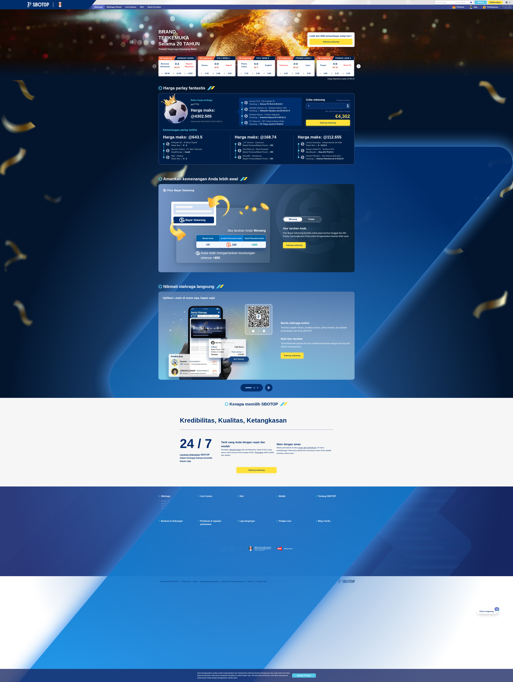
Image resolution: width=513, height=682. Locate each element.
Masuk (481, 2)
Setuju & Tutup (304, 675)
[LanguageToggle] (508, 2)
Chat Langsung (486, 611)
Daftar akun (495, 2)
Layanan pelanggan (190, 455)
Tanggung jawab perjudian (209, 581)
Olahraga (98, 7)
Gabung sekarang (331, 42)
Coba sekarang (315, 99)
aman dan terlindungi (307, 448)
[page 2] (255, 387)
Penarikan (259, 452)
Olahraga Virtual (114, 7)
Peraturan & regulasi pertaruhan (233, 581)
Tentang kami (186, 581)
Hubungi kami (262, 581)
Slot (142, 7)
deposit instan (235, 450)
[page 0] (245, 387)
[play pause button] (269, 387)
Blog (195, 581)
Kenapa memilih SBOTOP (169, 581)
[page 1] (249, 387)
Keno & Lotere (154, 7)
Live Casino (130, 7)
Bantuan (251, 581)
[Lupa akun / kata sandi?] (471, 2)
